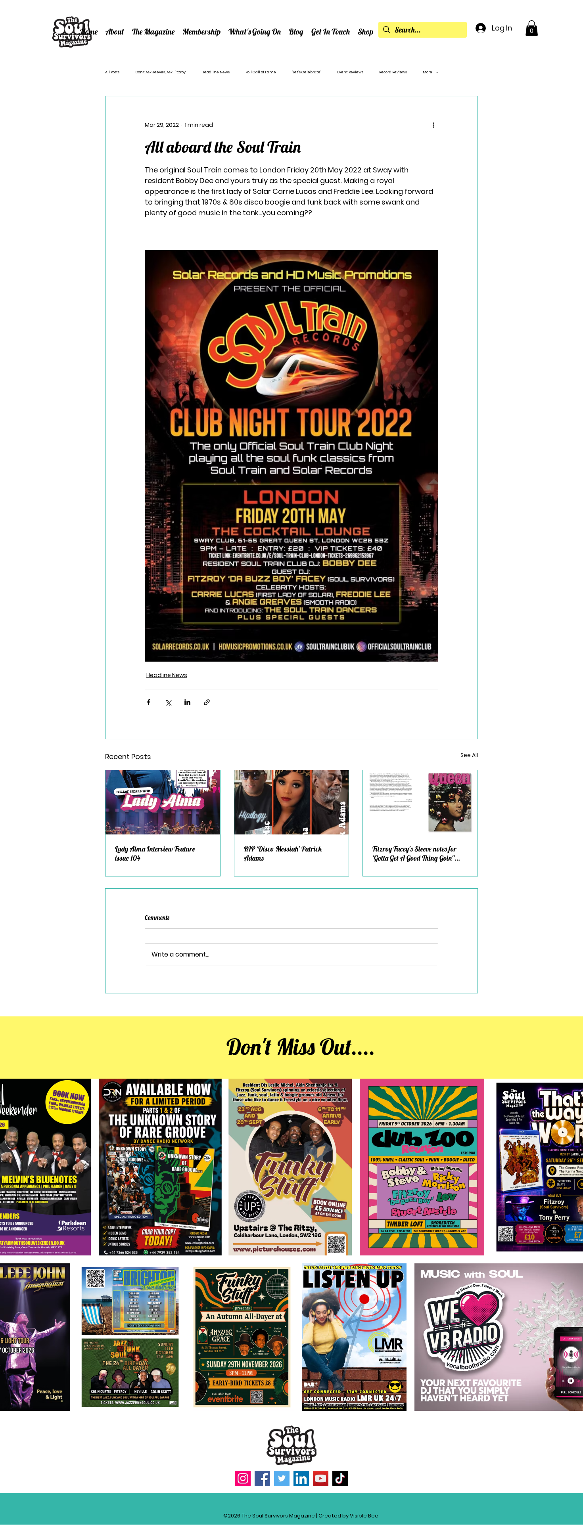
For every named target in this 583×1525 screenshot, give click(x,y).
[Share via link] (207, 702)
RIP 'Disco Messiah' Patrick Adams (283, 853)
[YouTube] (320, 1478)
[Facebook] (262, 1478)
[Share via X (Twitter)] (168, 702)
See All (469, 755)
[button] (115, 31)
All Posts (112, 72)
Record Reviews (393, 72)
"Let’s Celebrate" (306, 72)
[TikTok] (340, 1478)
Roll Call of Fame (260, 72)
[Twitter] (282, 1478)
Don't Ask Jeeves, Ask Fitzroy (160, 72)
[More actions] (433, 125)
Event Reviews (350, 72)
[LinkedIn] (301, 1478)
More (427, 72)
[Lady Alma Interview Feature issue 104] (162, 802)
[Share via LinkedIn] (187, 702)
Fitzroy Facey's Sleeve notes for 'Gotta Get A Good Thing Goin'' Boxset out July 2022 (414, 853)
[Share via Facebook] (148, 702)
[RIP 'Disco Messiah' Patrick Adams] (291, 802)
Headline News (215, 72)
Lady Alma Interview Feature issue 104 (155, 853)
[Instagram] (243, 1478)
